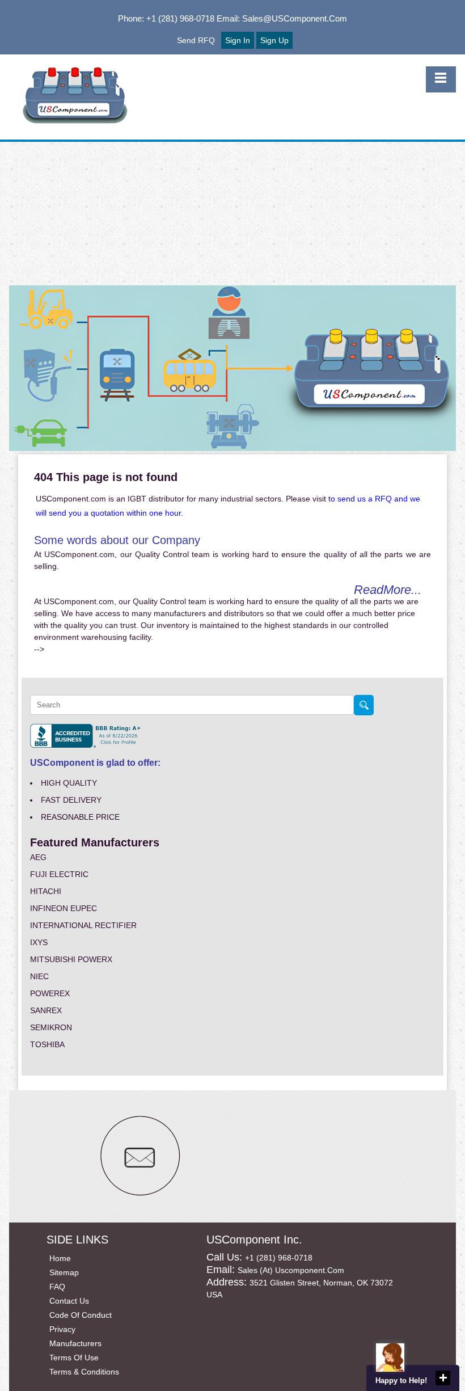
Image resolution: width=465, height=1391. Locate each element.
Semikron (51, 1027)
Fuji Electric (59, 874)
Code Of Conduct (80, 1315)
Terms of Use (74, 1357)
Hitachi (45, 891)
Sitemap (64, 1272)
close (443, 1378)
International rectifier (83, 925)
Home (60, 1258)
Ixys (39, 942)
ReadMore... (387, 590)
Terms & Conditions (84, 1371)
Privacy (62, 1329)
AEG (38, 857)
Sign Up (274, 40)
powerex (50, 993)
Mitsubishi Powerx (71, 959)
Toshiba (47, 1044)
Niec (39, 976)
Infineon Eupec (63, 908)
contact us (69, 1300)
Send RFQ (196, 40)
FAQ (57, 1286)
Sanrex (46, 1010)
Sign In (237, 40)
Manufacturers (75, 1343)
